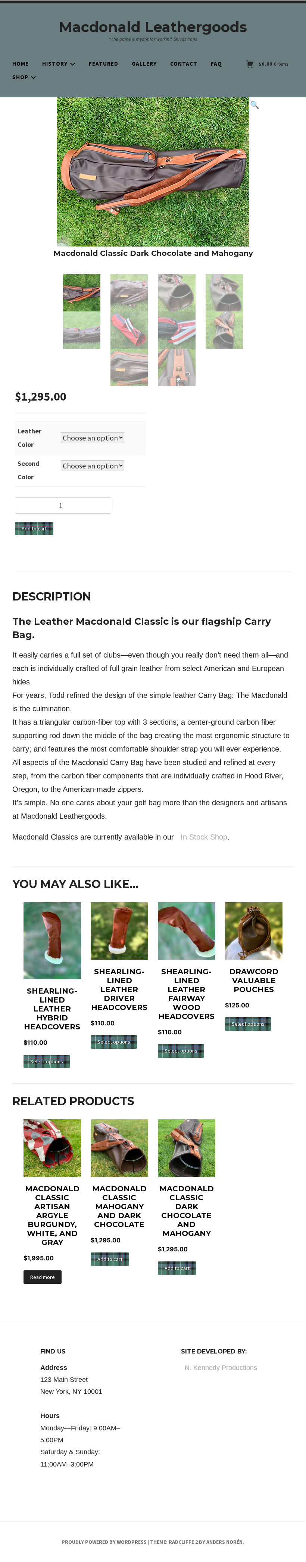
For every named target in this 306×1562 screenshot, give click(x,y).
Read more (42, 1277)
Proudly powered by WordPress (104, 1542)
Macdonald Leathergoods (153, 27)
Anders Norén (224, 1542)
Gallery (144, 63)
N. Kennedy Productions (221, 1367)
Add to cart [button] (109, 1259)
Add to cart (34, 528)
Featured (103, 63)
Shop (20, 77)
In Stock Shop (202, 837)
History (55, 63)
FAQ (216, 63)
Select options (46, 1061)
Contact (183, 63)
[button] (257, 104)
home (20, 63)
